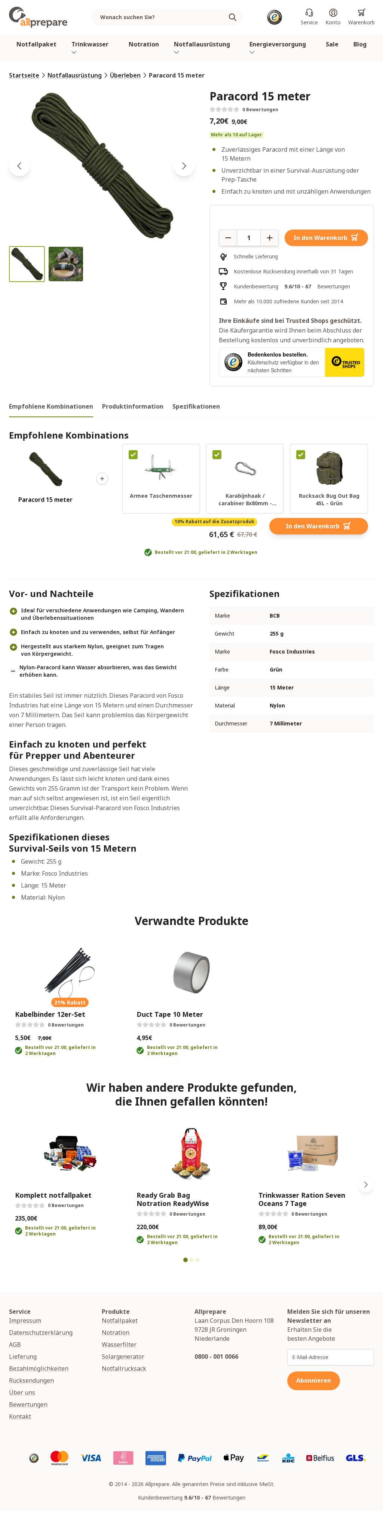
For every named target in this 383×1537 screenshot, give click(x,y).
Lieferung (23, 1356)
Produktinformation (132, 406)
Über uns (22, 1392)
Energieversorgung (277, 44)
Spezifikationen (196, 406)
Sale (332, 44)
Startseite (24, 75)
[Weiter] (366, 1184)
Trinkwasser (89, 44)
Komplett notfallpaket (53, 1195)
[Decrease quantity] (228, 238)
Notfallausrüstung (202, 44)
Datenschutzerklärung (41, 1332)
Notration (144, 44)
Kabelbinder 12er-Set (50, 1014)
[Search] (235, 17)
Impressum (25, 1320)
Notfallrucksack (124, 1368)
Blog (360, 44)
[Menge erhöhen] (270, 238)
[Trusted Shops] (274, 17)
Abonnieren (313, 1380)
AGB (15, 1344)
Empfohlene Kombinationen (51, 406)
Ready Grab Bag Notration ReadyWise (173, 1199)
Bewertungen (28, 1404)
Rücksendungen (31, 1380)
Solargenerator (123, 1356)
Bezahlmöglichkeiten (38, 1368)
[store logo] (38, 17)
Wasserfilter (119, 1344)
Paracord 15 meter (177, 75)
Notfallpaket (36, 44)
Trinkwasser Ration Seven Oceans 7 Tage (301, 1199)
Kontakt (20, 1416)
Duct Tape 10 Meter (170, 1014)
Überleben (125, 75)
